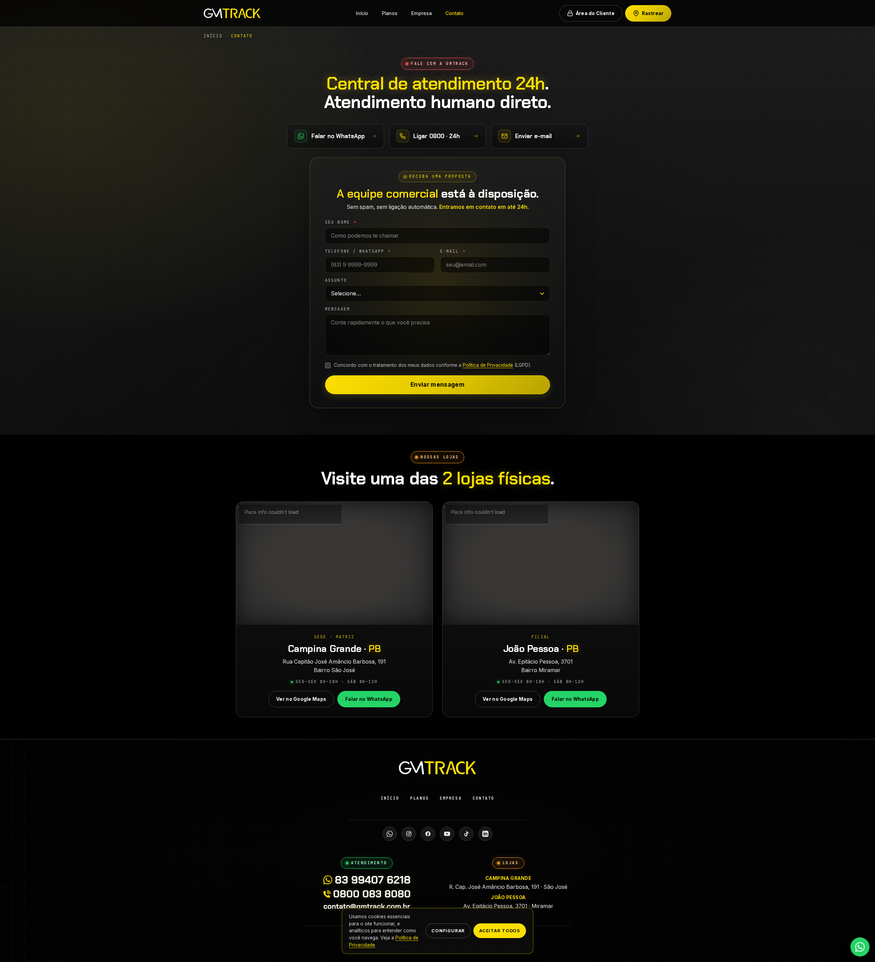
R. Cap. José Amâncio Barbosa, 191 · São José (508, 883)
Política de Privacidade (488, 365)
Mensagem (337, 309)
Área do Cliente (595, 13)
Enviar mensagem (437, 384)
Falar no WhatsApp (368, 699)
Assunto (336, 280)
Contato (454, 13)
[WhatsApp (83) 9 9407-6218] (366, 880)
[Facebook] (428, 834)
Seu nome (341, 222)
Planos (390, 13)
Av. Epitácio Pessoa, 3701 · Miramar (508, 902)
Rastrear (652, 13)
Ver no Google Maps (301, 699)
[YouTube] (447, 834)
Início (362, 13)
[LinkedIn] (485, 834)
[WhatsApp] (389, 834)
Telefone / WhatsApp (358, 251)
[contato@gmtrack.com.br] (367, 907)
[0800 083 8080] (366, 894)
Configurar (448, 931)
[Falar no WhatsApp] (860, 947)
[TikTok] (466, 834)
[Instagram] (409, 834)
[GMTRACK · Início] (232, 13)
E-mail (453, 251)
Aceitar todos (499, 931)
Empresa (421, 13)
